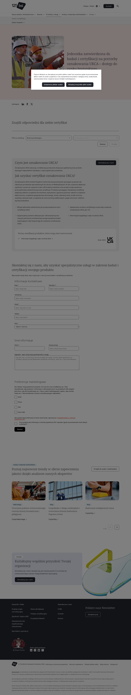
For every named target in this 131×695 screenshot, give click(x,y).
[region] (66, 80)
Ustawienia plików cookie (53, 84)
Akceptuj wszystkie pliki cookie (79, 84)
